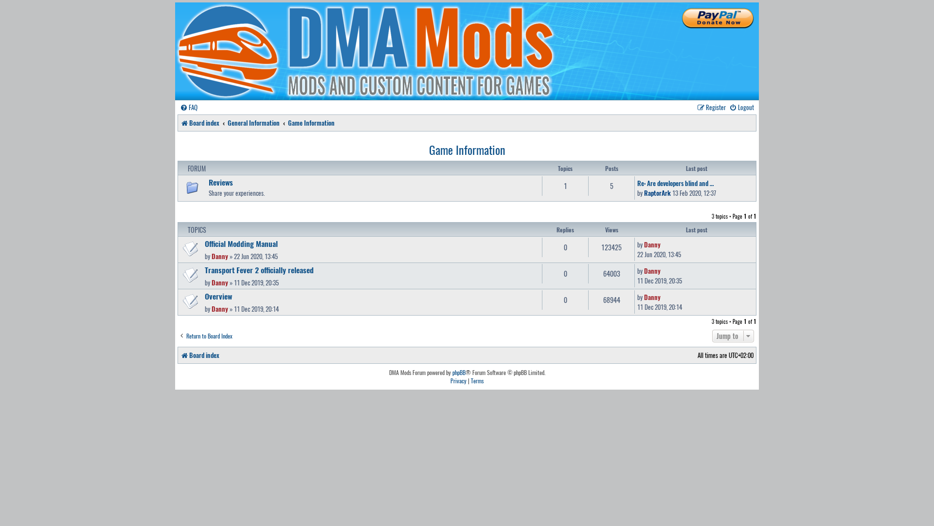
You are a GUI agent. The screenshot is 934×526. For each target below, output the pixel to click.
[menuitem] (189, 107)
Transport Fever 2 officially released (259, 270)
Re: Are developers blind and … (675, 183)
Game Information (467, 149)
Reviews (221, 182)
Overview (218, 296)
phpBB (459, 372)
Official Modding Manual (241, 243)
